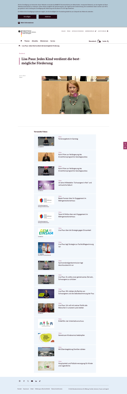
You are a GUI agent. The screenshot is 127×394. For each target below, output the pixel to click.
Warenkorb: (94, 41)
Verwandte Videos (40, 132)
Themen (27, 41)
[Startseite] (20, 46)
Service (52, 41)
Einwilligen (27, 17)
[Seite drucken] (125, 147)
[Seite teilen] (125, 144)
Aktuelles (35, 41)
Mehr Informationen (27, 23)
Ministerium (44, 41)
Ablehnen (48, 17)
